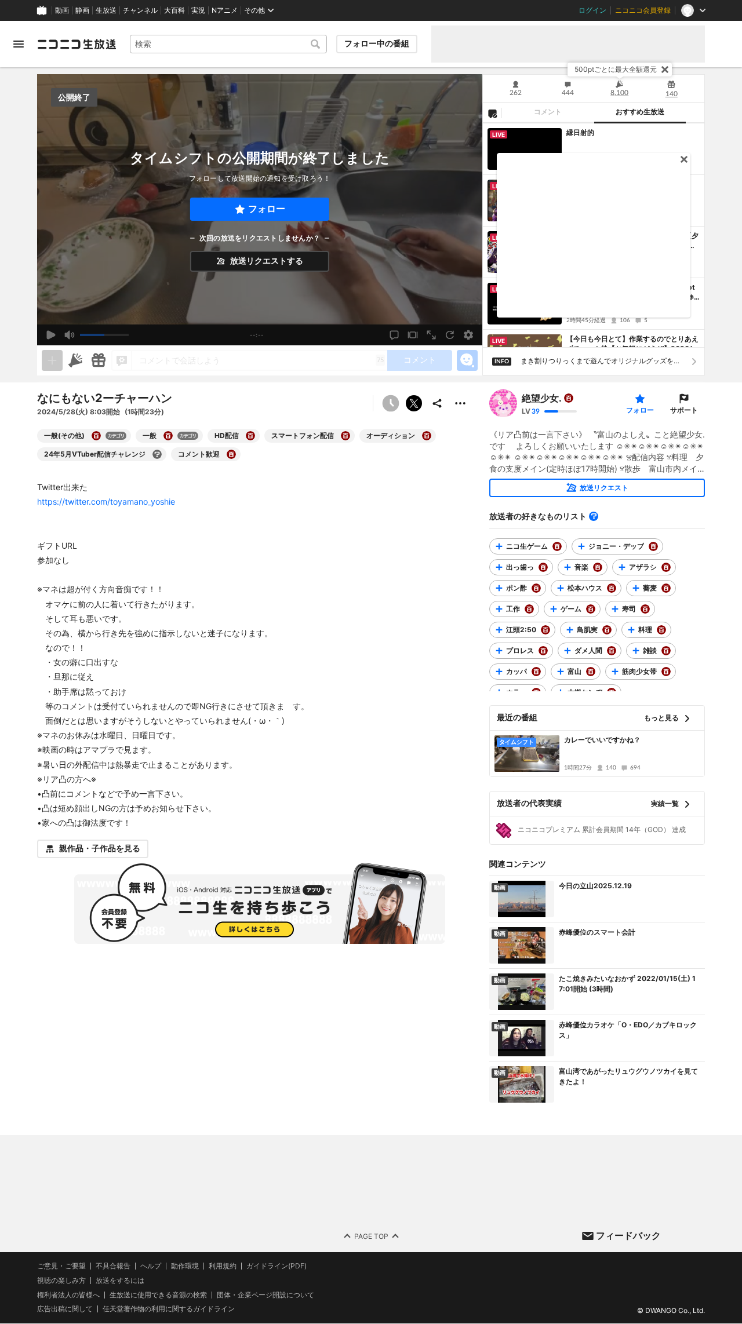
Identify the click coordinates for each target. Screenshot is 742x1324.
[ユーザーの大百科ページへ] (568, 398)
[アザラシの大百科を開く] (666, 567)
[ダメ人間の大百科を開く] (611, 650)
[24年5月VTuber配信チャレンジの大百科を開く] (157, 454)
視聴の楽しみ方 (61, 1280)
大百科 (174, 10)
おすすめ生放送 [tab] (640, 112)
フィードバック (628, 1235)
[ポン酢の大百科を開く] (536, 588)
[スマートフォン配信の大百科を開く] (345, 435)
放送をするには (120, 1280)
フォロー (266, 209)
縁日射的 (580, 132)
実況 (198, 10)
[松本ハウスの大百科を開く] (611, 588)
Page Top (371, 1236)
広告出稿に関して (65, 1309)
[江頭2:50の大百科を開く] (545, 629)
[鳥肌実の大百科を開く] (607, 629)
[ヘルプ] (593, 516)
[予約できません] (391, 403)
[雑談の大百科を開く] (666, 650)
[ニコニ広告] (75, 360)
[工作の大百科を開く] (529, 609)
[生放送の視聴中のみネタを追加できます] (52, 360)
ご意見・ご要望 (61, 1265)
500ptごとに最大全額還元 (615, 69)
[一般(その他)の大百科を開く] (96, 435)
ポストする (414, 403)
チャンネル (140, 10)
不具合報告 (113, 1266)
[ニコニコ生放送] (76, 44)
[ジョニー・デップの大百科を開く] (653, 546)
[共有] (437, 403)
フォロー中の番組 (376, 43)
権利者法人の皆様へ (68, 1294)
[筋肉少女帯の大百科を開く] (666, 671)
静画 (82, 10)
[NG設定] (492, 113)
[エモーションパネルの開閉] (467, 360)
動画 (62, 10)
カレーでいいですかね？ (602, 739)
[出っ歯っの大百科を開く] (543, 567)
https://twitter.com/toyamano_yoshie (106, 501)
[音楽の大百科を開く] (597, 567)
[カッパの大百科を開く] (536, 671)
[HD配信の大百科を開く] (250, 435)
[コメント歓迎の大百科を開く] (231, 454)
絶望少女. (542, 398)
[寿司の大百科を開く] (645, 609)
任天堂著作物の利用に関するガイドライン (169, 1309)
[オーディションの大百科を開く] (426, 435)
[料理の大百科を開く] (661, 629)
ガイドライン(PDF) (276, 1266)
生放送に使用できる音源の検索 (158, 1295)
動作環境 (185, 1266)
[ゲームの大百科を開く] (590, 609)
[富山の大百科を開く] (590, 671)
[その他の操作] (460, 403)
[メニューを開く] (18, 44)
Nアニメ (225, 10)
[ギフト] (98, 360)
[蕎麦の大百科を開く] (666, 588)
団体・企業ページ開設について (265, 1295)
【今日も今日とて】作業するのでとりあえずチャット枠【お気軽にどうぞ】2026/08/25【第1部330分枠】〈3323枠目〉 (632, 344)
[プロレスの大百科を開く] (543, 650)
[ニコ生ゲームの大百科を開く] (557, 546)
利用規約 (223, 1266)
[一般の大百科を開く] (168, 435)
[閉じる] (665, 69)
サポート (684, 410)
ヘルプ (150, 1266)
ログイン (592, 10)
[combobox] (228, 44)
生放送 (106, 10)
